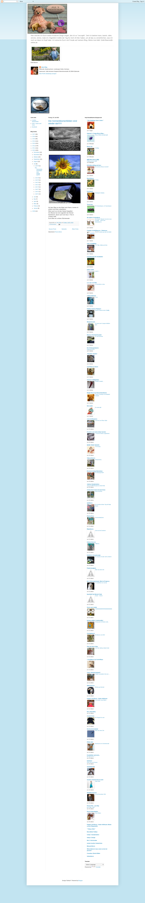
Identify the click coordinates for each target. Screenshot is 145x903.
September (37, 159)
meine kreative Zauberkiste (94, 843)
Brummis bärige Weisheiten (94, 471)
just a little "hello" (91, 807)
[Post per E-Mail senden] (59, 224)
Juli (35, 164)
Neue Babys (98, 813)
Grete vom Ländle (92, 607)
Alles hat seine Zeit (99, 569)
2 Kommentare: (53, 224)
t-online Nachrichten (35, 121)
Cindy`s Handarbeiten (93, 834)
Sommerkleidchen (99, 517)
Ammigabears (91, 633)
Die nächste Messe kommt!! (102, 166)
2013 (33, 143)
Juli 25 (37, 180)
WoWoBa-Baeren (92, 792)
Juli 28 (37, 178)
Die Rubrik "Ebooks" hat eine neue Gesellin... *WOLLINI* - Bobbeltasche (103, 220)
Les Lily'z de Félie (92, 282)
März (35, 203)
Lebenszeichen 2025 (92, 161)
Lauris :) (97, 271)
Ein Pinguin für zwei (99, 717)
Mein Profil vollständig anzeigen (47, 73)
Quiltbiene (90, 503)
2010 (33, 150)
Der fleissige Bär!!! (99, 472)
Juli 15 (37, 187)
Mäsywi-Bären (91, 846)
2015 (33, 138)
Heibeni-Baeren (91, 542)
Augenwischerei (90, 349)
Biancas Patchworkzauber (94, 335)
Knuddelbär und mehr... (93, 755)
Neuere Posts (52, 229)
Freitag (96, 179)
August (36, 161)
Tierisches (90, 204)
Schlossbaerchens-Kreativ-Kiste (96, 490)
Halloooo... (97, 543)
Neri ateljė (90, 406)
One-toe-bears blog (92, 646)
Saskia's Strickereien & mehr (95, 779)
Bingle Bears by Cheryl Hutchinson (97, 393)
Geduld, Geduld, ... (99, 381)
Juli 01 (37, 194)
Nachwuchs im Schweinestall (102, 743)
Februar (36, 206)
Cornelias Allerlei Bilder (93, 853)
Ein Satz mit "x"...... (91, 756)
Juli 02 (37, 191)
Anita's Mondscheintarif (93, 672)
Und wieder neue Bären (100, 700)
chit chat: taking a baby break (102, 648)
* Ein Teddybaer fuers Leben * (95, 120)
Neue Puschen (98, 491)
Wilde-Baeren (90, 685)
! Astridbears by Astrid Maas (95, 659)
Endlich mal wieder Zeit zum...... (102, 674)
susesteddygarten (92, 419)
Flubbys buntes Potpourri (94, 309)
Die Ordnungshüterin (93, 348)
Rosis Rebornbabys (92, 811)
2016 (33, 136)
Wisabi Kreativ (91, 322)
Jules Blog (44, 67)
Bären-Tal (89, 146)
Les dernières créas (100, 284)
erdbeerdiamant (91, 295)
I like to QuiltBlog (91, 243)
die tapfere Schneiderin (93, 217)
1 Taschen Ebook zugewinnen (102, 433)
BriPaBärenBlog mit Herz (94, 165)
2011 (33, 148)
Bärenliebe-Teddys (92, 832)
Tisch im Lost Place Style (101, 420)
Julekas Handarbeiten (93, 484)
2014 (33, 141)
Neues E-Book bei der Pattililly (102, 310)
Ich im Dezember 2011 (100, 794)
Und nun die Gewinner (100, 530)
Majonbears (90, 529)
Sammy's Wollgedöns (93, 380)
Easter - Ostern (99, 595)
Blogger (80, 880)
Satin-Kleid (97, 781)
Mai (35, 199)
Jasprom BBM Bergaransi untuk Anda (96, 485)
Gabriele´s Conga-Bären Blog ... (96, 133)
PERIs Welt (90, 742)
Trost (96, 297)
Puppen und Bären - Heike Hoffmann (97, 698)
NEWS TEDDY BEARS (93, 445)
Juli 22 (37, 184)
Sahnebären (90, 856)
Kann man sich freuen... (92, 762)
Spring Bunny (98, 459)
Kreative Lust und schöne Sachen (96, 432)
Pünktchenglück (91, 568)
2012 (33, 145)
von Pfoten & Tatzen (92, 366)
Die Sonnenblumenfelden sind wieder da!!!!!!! (38, 171)
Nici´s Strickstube (92, 840)
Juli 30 (37, 166)
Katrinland (90, 191)
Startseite (64, 229)
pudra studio (90, 269)
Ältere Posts (75, 229)
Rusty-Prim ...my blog (93, 806)
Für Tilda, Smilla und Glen (101, 245)
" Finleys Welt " (91, 829)
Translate (98, 867)
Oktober (36, 157)
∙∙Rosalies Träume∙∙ (92, 353)
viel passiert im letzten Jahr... (102, 621)
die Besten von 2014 (100, 634)
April (35, 201)
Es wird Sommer (99, 336)
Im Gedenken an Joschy (101, 582)
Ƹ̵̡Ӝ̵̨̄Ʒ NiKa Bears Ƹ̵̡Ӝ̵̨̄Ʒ (93, 159)
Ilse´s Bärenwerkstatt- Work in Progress (98, 581)
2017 (33, 134)
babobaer (89, 761)
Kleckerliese (90, 516)
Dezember (37, 152)
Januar (36, 208)
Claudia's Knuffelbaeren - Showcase (97, 230)
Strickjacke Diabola (99, 192)
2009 (33, 211)
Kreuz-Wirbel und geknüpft (101, 135)
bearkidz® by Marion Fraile (94, 594)
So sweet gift (98, 407)
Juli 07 (37, 189)
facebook (34, 127)
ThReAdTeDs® (91, 458)
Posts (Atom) (58, 232)
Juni (35, 196)
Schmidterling (91, 766)
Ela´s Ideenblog (91, 711)
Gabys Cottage (91, 837)
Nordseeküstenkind (92, 729)
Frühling (97, 148)
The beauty (98, 446)
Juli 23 (37, 182)
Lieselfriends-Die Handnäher (95, 256)
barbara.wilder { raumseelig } (95, 620)
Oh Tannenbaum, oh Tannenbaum (103, 206)
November (37, 154)
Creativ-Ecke (90, 716)
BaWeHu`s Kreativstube (94, 555)
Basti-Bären (90, 178)
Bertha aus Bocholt (99, 687)
